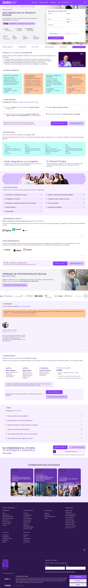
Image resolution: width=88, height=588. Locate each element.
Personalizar (77, 580)
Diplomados (12, 6)
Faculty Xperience (69, 519)
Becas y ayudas (68, 510)
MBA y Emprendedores (7, 518)
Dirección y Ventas (27, 528)
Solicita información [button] (58, 123)
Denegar (78, 584)
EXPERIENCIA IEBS (43, 2)
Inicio (3, 6)
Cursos (46, 518)
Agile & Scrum (5, 520)
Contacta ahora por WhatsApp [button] (56, 396)
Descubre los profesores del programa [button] (15, 285)
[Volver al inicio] (9, 2)
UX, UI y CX (18, 6)
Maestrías (46, 513)
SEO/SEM (25, 513)
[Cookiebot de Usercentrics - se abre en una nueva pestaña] (8, 586)
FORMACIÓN (34, 2)
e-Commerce (26, 516)
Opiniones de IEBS (69, 520)
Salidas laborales (7, 46)
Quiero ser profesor (70, 524)
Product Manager (6, 523)
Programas (7, 6)
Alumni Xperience (69, 517)
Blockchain (25, 535)
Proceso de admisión (70, 514)
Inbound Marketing (27, 518)
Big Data (4, 541)
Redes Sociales (26, 521)
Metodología (35, 46)
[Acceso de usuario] (86, 2)
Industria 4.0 (26, 540)
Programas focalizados (49, 516)
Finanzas (4, 525)
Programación (26, 541)
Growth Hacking (27, 520)
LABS (59, 2)
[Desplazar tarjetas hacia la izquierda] (80, 235)
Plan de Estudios (49, 46)
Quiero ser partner (69, 527)
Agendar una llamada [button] (78, 447)
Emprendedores (6, 514)
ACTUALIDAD (65, 2)
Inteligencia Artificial (7, 538)
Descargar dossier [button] (75, 123)
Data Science (5, 535)
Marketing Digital (27, 514)
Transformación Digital (7, 516)
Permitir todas (78, 576)
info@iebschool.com (9, 573)
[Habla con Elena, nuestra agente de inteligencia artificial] (54, 451)
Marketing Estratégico (28, 527)
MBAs (3, 513)
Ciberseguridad (26, 538)
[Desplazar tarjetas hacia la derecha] (84, 235)
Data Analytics (5, 536)
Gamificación (26, 525)
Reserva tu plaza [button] (59, 263)
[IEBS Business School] (5, 564)
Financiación (63, 46)
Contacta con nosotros (70, 526)
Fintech (25, 536)
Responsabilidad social (70, 515)
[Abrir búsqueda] (71, 2)
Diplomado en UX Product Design (28, 6)
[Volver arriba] (84, 550)
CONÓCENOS (53, 2)
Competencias (22, 46)
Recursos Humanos (6, 521)
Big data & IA (5, 540)
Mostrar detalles (19, 585)
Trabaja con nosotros (70, 522)
